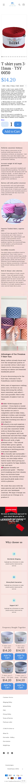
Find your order (7, 722)
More (2, 120)
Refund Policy (7, 706)
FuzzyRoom (11, 781)
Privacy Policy (7, 714)
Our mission (6, 741)
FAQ (4, 710)
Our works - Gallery (8, 737)
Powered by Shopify (19, 781)
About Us (5, 733)
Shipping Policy (7, 702)
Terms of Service (8, 718)
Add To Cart (7, 656)
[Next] (24, 35)
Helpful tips (6, 745)
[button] (4, 5)
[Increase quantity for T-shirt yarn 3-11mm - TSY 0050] (18, 124)
